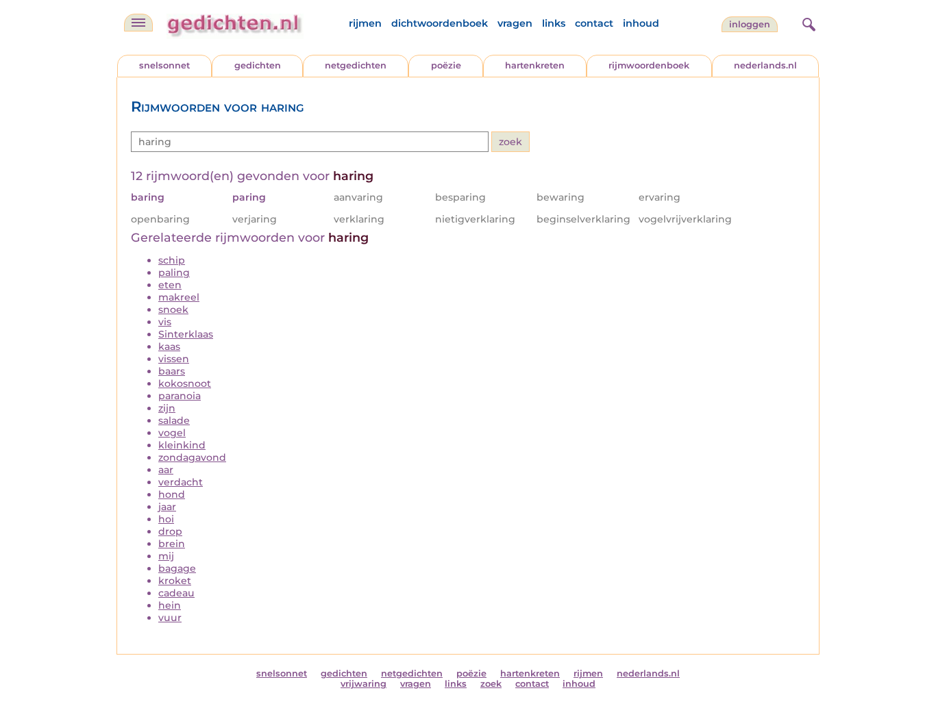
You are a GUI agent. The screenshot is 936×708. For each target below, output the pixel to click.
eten (170, 285)
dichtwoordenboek (439, 23)
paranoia (179, 396)
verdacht (180, 482)
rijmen (365, 23)
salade (174, 420)
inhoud (641, 23)
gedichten (257, 65)
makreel (178, 297)
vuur (170, 617)
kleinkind (182, 445)
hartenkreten (535, 65)
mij (166, 556)
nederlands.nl (765, 65)
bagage (177, 568)
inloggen (749, 24)
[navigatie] (138, 22)
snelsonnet (164, 65)
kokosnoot (184, 383)
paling (174, 272)
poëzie (446, 65)
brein (171, 544)
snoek (173, 309)
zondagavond (192, 457)
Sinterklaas (185, 334)
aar (165, 470)
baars (171, 371)
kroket (174, 580)
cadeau (176, 593)
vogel (172, 433)
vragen (514, 23)
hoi (166, 519)
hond (171, 494)
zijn (166, 408)
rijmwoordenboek (648, 65)
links (553, 23)
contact (594, 23)
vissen (173, 359)
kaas (169, 346)
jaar (167, 507)
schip (171, 260)
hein (169, 605)
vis (164, 322)
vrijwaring (363, 684)
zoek (491, 684)
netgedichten (355, 65)
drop (170, 531)
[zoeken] (807, 22)
